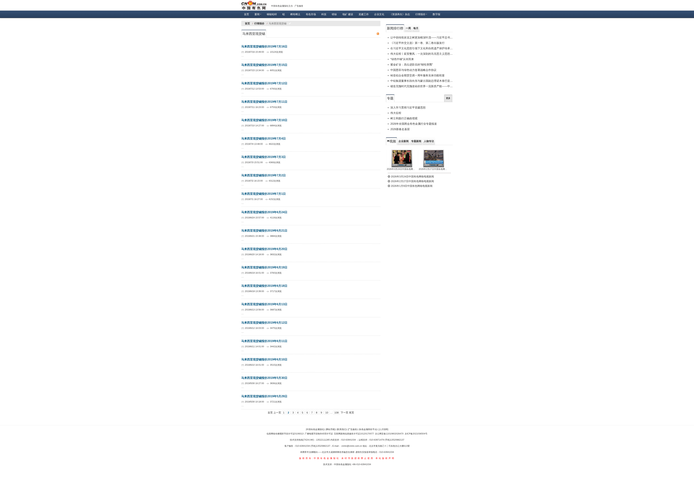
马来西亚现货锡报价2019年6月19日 (264, 267)
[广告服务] (352, 429)
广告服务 (299, 6)
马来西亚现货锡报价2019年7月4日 (263, 138)
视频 (392, 141)
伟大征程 (395, 112)
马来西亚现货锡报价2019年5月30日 (264, 377)
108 (336, 412)
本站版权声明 (385, 458)
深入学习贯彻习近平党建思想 (408, 107)
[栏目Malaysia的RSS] (378, 33)
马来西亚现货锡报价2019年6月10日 (264, 359)
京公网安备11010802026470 (389, 433)
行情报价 (420, 14)
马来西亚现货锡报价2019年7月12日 (264, 83)
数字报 (436, 14)
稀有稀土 (295, 14)
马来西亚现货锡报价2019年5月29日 (264, 396)
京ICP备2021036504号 (416, 433)
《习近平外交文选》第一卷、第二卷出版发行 (417, 42)
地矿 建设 (347, 14)
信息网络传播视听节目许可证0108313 (285, 433)
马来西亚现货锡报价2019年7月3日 (263, 156)
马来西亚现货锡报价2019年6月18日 (264, 285)
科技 (323, 14)
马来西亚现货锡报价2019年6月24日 (264, 212)
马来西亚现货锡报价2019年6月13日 (264, 304)
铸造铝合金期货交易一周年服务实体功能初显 (417, 75)
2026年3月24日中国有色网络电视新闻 (402, 169)
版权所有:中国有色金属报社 (319, 458)
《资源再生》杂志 (400, 14)
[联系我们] (341, 429)
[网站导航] (330, 429)
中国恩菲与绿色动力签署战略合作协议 (413, 69)
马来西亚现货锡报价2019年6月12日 (264, 322)
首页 (246, 14)
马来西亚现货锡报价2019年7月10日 (264, 120)
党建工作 (364, 14)
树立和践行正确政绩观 (403, 118)
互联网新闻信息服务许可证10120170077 (354, 433)
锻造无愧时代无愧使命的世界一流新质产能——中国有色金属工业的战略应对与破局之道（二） (421, 86)
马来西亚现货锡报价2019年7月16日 (264, 46)
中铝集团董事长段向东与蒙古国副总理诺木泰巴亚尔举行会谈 (421, 80)
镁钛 (334, 14)
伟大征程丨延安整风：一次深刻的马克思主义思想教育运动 (421, 53)
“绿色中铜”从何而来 (402, 59)
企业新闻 (404, 141)
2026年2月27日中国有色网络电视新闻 (434, 169)
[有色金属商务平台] (368, 429)
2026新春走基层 (400, 129)
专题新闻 (416, 141)
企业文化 (379, 14)
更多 (448, 98)
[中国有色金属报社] (315, 429)
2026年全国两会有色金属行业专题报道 (413, 123)
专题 (390, 98)
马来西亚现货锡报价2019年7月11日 (264, 101)
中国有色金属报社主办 (282, 6)
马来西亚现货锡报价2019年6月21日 (264, 230)
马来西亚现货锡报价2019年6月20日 (264, 249)
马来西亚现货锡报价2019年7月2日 (263, 175)
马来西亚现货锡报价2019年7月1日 (263, 193)
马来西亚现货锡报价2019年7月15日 (264, 64)
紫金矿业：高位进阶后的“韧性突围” (411, 64)
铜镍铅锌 (272, 14)
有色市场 (311, 14)
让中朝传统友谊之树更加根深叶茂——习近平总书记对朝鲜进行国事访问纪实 (421, 37)
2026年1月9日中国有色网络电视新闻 (411, 185)
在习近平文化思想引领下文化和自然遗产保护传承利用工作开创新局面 (421, 48)
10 (326, 412)
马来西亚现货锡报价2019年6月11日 (264, 341)
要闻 (257, 14)
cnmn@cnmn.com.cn (352, 446)
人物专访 (429, 141)
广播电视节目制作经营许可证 (319, 433)
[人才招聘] (383, 429)
